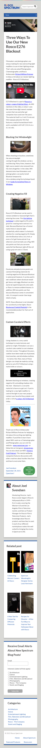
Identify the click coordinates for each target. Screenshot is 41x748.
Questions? (10, 473)
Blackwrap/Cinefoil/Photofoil (16, 307)
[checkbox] (20, 678)
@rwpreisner (28, 448)
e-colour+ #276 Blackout (25, 399)
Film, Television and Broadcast (29, 471)
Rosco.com (28, 742)
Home (17, 738)
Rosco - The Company (16, 722)
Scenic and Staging (15, 724)
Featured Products (13, 742)
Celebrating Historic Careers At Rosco (13, 578)
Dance (10, 712)
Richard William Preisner (24, 74)
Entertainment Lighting (17, 714)
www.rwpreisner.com (20, 445)
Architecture (13, 709)
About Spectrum (29, 738)
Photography (13, 719)
